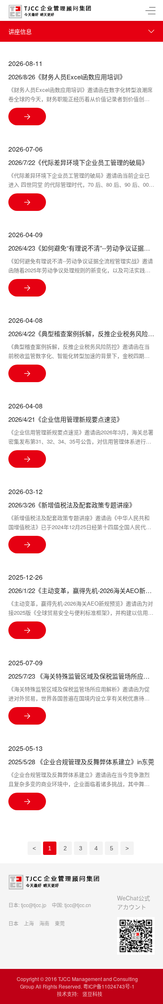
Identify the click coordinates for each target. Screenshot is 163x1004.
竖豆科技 (92, 993)
